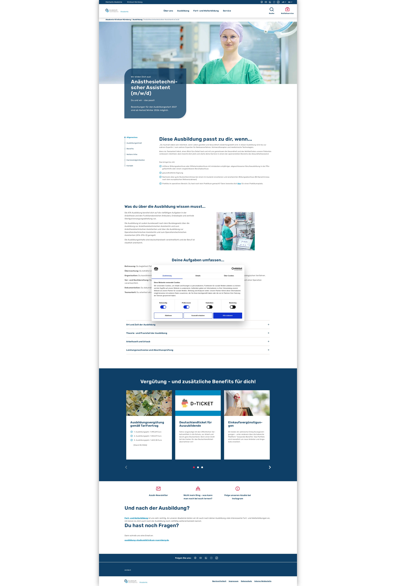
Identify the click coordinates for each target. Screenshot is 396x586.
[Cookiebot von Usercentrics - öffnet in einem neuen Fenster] (233, 268)
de (289, 2)
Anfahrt (128, 570)
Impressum (234, 581)
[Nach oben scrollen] (392, 582)
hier (239, 184)
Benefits (130, 149)
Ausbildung (137, 20)
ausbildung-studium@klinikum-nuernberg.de (147, 540)
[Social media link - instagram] (274, 2)
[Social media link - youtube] (266, 2)
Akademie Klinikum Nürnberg (118, 20)
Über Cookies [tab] (229, 276)
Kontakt (130, 166)
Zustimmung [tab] (167, 276)
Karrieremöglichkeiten (136, 160)
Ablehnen (168, 315)
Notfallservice (287, 13)
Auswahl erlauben (198, 315)
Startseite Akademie (114, 2)
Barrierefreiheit (219, 581)
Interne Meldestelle (263, 581)
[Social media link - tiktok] (278, 2)
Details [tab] (198, 276)
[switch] (186, 307)
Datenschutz (246, 581)
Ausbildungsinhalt (134, 143)
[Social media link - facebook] (261, 2)
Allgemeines (132, 137)
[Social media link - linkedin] (270, 2)
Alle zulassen (227, 315)
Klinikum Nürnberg (135, 2)
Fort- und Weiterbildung (136, 518)
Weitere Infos (132, 154)
